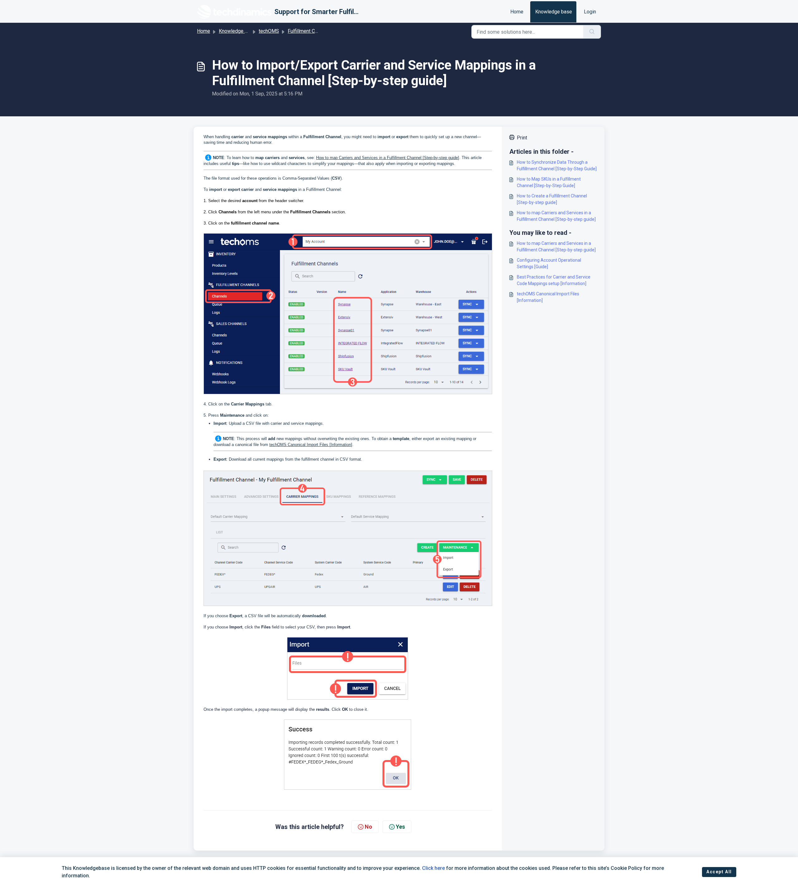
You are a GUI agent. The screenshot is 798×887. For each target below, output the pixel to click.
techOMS (269, 31)
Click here (433, 868)
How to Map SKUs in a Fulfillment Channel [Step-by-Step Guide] (549, 182)
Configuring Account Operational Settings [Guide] (549, 263)
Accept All (719, 871)
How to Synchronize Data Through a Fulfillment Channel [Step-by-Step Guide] (557, 165)
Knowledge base (553, 12)
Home (516, 12)
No (368, 826)
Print (522, 138)
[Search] (592, 32)
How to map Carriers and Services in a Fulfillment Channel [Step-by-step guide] (387, 157)
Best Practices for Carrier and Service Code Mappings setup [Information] (553, 280)
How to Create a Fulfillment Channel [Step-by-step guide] (552, 199)
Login (590, 12)
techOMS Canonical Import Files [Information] (310, 444)
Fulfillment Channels (310, 31)
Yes (400, 826)
